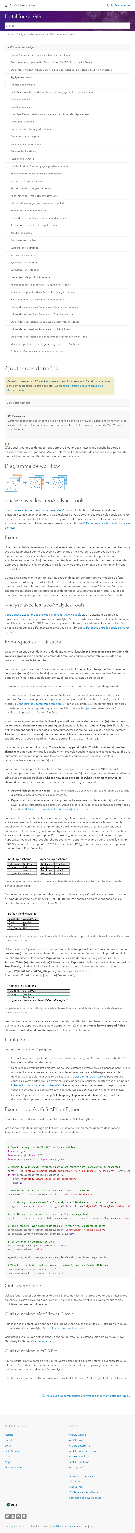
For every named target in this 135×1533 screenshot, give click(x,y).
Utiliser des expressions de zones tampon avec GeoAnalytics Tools (49, 336)
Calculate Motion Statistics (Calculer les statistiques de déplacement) (50, 114)
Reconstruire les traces (24, 255)
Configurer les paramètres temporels (40, 703)
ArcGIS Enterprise (22, 5)
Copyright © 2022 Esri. (17, 1526)
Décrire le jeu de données (26, 143)
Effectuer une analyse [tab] (22, 47)
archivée (51, 381)
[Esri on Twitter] (7, 1516)
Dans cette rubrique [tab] (18, 402)
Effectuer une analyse (61, 34)
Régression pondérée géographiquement (34, 225)
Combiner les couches (23, 240)
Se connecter (122, 5)
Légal (92, 1526)
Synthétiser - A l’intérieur (25, 269)
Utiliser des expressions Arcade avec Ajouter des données (44, 306)
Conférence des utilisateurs (85, 1492)
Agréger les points (21, 77)
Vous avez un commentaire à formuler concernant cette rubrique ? (88, 1395)
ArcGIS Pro (75, 1440)
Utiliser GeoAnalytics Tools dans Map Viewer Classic (40, 54)
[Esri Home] (11, 1504)
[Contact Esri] (24, 1516)
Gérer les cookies (78, 1526)
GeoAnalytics (38, 34)
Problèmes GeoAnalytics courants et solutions (37, 351)
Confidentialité (59, 1526)
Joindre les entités (21, 232)
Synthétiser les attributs (24, 262)
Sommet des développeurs (85, 1497)
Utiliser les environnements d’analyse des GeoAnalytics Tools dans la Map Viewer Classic (61, 69)
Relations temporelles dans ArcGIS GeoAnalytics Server (42, 292)
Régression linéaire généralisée (29, 210)
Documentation (14, 1467)
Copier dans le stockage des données (32, 129)
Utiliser (9, 34)
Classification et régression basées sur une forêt (38, 203)
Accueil (9, 1434)
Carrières (74, 1481)
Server (9, 1445)
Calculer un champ (21, 106)
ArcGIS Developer (80, 1456)
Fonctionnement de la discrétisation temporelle (38, 299)
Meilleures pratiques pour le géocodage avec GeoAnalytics (45, 344)
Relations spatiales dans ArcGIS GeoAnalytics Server (40, 284)
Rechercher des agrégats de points (31, 188)
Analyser (22, 34)
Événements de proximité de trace (30, 277)
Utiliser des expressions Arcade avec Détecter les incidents (45, 321)
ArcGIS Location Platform (84, 1451)
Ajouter (121, 1378)
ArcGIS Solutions (79, 1462)
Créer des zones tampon (25, 136)
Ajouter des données (23, 84)
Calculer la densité (21, 99)
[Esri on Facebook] (12, 1516)
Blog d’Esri (75, 1486)
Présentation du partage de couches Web (36, 1085)
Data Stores (12, 1451)
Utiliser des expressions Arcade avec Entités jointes (40, 329)
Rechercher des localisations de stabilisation (36, 173)
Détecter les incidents (23, 151)
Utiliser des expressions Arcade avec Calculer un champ (43, 314)
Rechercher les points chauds (28, 181)
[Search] (107, 5)
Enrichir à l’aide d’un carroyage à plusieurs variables (40, 166)
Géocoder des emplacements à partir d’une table (39, 218)
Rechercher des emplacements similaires (34, 195)
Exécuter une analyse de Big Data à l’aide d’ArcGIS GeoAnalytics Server (51, 62)
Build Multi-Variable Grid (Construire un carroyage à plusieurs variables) (52, 92)
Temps (85, 708)
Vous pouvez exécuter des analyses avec (43, 510)
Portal (8, 1440)
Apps (8, 1462)
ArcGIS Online (77, 1434)
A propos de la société (82, 1476)
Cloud (8, 1456)
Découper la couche (22, 121)
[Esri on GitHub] (18, 1516)
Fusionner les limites (22, 158)
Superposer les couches (24, 247)
